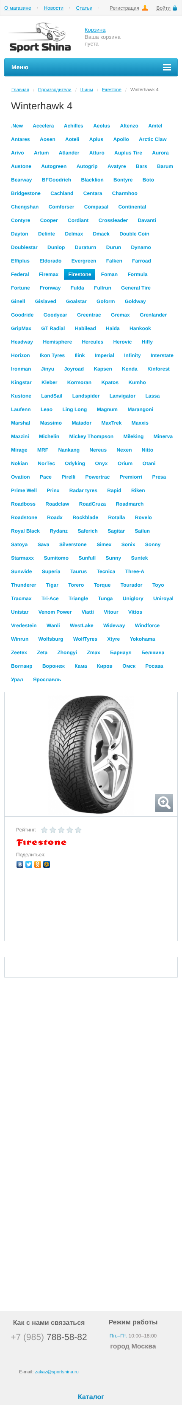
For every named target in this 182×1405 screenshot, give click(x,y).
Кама (80, 666)
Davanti (147, 220)
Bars (141, 166)
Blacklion (92, 180)
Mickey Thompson (91, 436)
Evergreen (84, 261)
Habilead (85, 328)
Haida (113, 328)
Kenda (130, 369)
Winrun (19, 639)
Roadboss (23, 504)
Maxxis (140, 423)
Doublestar (24, 247)
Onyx (101, 463)
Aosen (47, 139)
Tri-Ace (50, 598)
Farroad (141, 261)
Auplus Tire (128, 153)
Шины (86, 89)
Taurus (78, 571)
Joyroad (74, 369)
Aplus (96, 139)
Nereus (98, 450)
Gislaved (45, 301)
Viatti (88, 612)
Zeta (42, 652)
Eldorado (50, 261)
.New (17, 126)
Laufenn (21, 409)
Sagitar (116, 531)
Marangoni (140, 409)
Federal (20, 274)
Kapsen (103, 369)
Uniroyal (163, 598)
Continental (132, 207)
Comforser (61, 207)
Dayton (19, 234)
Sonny (153, 544)
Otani (149, 463)
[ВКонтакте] (20, 864)
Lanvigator (122, 396)
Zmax (93, 652)
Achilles (73, 126)
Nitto (147, 450)
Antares (20, 139)
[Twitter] (29, 864)
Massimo (51, 423)
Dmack (101, 234)
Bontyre (122, 180)
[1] (44, 830)
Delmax (74, 234)
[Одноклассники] (37, 864)
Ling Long (74, 409)
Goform (106, 301)
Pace (46, 477)
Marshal (20, 423)
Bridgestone (26, 193)
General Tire (136, 288)
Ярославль (47, 679)
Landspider (86, 396)
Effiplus (20, 261)
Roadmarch (129, 504)
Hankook (140, 328)
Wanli (53, 625)
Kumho (137, 382)
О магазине (17, 8)
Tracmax (21, 598)
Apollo (121, 139)
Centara (92, 193)
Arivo (17, 153)
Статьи (84, 8)
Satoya (19, 544)
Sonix (128, 544)
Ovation (20, 477)
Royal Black (25, 531)
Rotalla (116, 517)
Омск (128, 666)
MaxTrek (111, 423)
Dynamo (141, 247)
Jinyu (47, 369)
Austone (21, 166)
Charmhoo (125, 193)
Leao (46, 409)
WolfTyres (85, 639)
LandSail (51, 396)
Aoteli (72, 139)
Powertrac (97, 477)
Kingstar (21, 382)
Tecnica (106, 571)
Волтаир (22, 666)
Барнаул (121, 652)
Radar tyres (83, 490)
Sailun (142, 531)
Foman (109, 274)
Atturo (97, 153)
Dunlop (56, 247)
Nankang (69, 450)
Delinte (46, 234)
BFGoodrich (56, 180)
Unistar (19, 612)
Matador (81, 423)
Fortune (20, 288)
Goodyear (55, 315)
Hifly (147, 342)
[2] (53, 830)
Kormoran (79, 382)
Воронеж (53, 666)
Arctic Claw (152, 139)
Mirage (19, 450)
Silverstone (73, 544)
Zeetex (19, 652)
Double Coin (134, 234)
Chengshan (25, 207)
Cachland (61, 193)
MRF (42, 450)
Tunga (105, 598)
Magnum (107, 409)
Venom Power (55, 612)
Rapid (114, 490)
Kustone (21, 396)
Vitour (111, 612)
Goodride (22, 315)
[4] (70, 830)
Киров (105, 666)
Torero (76, 585)
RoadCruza (92, 504)
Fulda (77, 288)
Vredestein (24, 625)
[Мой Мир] (46, 864)
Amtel (155, 126)
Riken (138, 490)
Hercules (92, 342)
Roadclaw (57, 504)
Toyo (158, 585)
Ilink (80, 355)
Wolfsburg (51, 639)
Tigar (52, 585)
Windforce (147, 625)
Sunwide (21, 571)
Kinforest (158, 369)
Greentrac (89, 315)
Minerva (163, 436)
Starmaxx (22, 558)
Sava (44, 544)
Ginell (18, 301)
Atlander (69, 153)
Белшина (152, 652)
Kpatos (110, 382)
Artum (41, 153)
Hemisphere (57, 342)
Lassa (152, 396)
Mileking (133, 436)
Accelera (43, 126)
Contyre (20, 220)
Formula (137, 274)
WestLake (82, 625)
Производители (55, 89)
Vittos (135, 612)
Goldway (135, 301)
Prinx (53, 490)
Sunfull (87, 558)
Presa (159, 477)
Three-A (134, 571)
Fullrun (102, 288)
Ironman (21, 369)
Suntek (139, 558)
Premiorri (131, 477)
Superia (51, 571)
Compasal (96, 207)
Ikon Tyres (52, 355)
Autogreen (53, 166)
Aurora (160, 153)
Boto (148, 180)
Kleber (49, 382)
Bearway (21, 180)
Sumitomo (56, 558)
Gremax (120, 315)
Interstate (162, 355)
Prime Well (24, 490)
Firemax (48, 274)
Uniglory (133, 598)
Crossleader (113, 220)
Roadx (55, 517)
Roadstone (24, 517)
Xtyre (113, 639)
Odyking (75, 463)
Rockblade (85, 517)
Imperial (104, 355)
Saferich (87, 531)
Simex (104, 544)
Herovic (122, 342)
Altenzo (129, 126)
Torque (102, 585)
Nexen (124, 450)
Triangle (78, 598)
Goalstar (76, 301)
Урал (17, 679)
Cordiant (78, 220)
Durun (113, 247)
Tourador (132, 585)
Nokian (19, 463)
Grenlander (153, 315)
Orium (125, 463)
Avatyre (117, 166)
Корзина (95, 30)
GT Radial (53, 328)
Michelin (49, 436)
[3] (61, 830)
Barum (165, 166)
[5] (78, 830)
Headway (22, 342)
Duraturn (86, 247)
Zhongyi (67, 652)
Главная (20, 89)
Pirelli (68, 477)
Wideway (114, 625)
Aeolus (101, 126)
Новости (53, 8)
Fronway (50, 288)
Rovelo (143, 517)
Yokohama (142, 639)
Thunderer (23, 585)
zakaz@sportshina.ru (57, 1372)
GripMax (21, 328)
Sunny (113, 558)
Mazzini (20, 436)
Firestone (111, 89)
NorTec (46, 463)
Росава (154, 666)
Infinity (132, 355)
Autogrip (87, 166)
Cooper (49, 220)
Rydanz (59, 531)
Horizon (20, 355)
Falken (114, 261)
